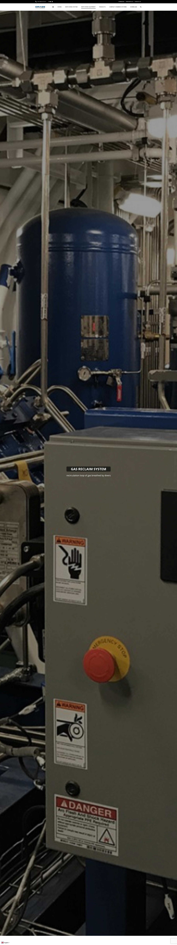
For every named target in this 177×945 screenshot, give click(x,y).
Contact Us (138, 1)
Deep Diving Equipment (88, 7)
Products (102, 7)
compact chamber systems (118, 7)
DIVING (60, 7)
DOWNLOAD (121, 1)
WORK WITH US (129, 1)
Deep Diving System (71, 7)
